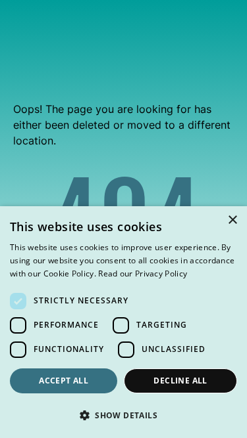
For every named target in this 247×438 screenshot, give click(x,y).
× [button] (232, 220)
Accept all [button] (63, 380)
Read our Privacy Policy (142, 273)
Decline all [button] (180, 380)
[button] (123, 415)
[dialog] (123, 322)
